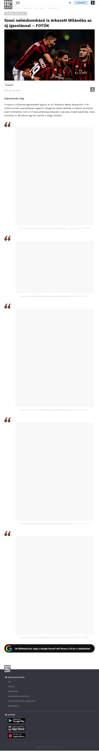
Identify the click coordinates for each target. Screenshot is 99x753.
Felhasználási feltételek (18, 696)
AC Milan (40, 8)
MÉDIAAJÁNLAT (13, 706)
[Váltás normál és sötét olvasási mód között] (70, 2)
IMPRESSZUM (13, 691)
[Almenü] (18, 2)
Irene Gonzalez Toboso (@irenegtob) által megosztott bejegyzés (43, 228)
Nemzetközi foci (15, 13)
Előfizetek (81, 2)
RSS (9, 682)
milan (18, 8)
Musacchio (54, 8)
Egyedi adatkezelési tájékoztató (21, 701)
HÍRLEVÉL (11, 686)
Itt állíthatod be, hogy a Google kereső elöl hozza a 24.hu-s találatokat (52, 648)
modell (29, 8)
